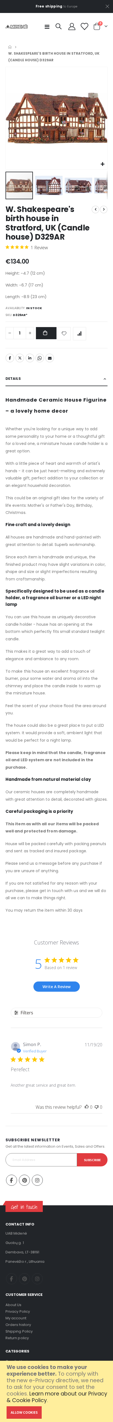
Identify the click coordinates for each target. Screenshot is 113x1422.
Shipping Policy (19, 1331)
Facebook (9, 358)
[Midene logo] (16, 26)
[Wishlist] (84, 26)
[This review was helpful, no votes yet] (87, 1107)
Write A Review (56, 986)
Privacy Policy (17, 1311)
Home (10, 47)
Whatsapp (39, 358)
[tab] (56, 379)
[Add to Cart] (46, 333)
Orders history (18, 1324)
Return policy (17, 1338)
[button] (102, 164)
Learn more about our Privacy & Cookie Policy (57, 1397)
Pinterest (24, 1180)
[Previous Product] (95, 209)
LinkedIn (30, 358)
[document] (57, 1391)
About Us (13, 1304)
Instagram (37, 1180)
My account (15, 1318)
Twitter (19, 358)
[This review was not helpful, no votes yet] (96, 1107)
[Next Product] (104, 209)
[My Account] (72, 26)
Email (49, 358)
